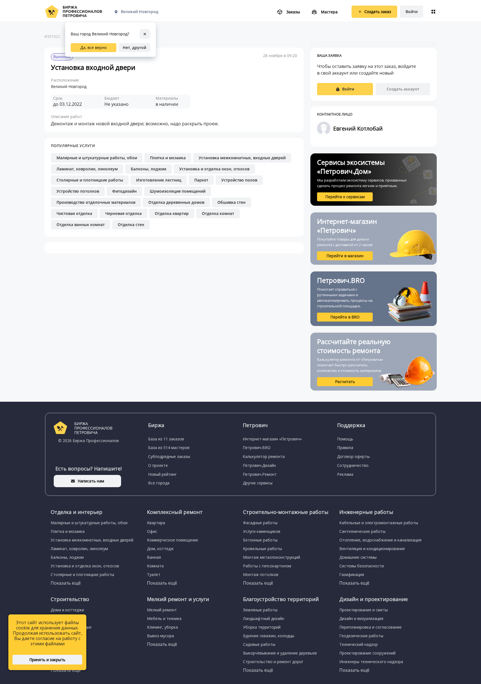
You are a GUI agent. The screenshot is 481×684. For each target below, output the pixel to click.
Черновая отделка (123, 213)
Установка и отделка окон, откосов (214, 168)
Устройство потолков (78, 191)
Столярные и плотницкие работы (90, 180)
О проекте (158, 465)
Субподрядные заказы (169, 456)
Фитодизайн (124, 191)
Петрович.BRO (257, 447)
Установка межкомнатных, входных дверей (242, 157)
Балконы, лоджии (148, 168)
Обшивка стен (231, 202)
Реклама (345, 474)
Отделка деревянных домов (176, 202)
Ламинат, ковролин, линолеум (87, 168)
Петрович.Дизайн (259, 465)
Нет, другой (134, 47)
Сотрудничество (353, 465)
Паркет (201, 180)
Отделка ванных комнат (81, 224)
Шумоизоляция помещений (177, 191)
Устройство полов (239, 180)
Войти (412, 11)
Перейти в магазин (345, 255)
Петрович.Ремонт (260, 474)
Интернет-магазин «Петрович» (272, 439)
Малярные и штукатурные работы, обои (97, 157)
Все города (159, 483)
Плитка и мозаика (168, 157)
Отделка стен (131, 224)
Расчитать (345, 381)
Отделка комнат (218, 213)
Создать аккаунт (403, 89)
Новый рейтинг (162, 474)
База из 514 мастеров (169, 447)
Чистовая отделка (74, 213)
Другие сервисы (258, 483)
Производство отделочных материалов (96, 202)
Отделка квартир (172, 213)
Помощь (345, 439)
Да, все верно (93, 47)
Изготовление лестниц (158, 180)
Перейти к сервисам (345, 196)
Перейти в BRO (345, 317)
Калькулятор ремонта (264, 456)
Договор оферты (353, 456)
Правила (345, 447)
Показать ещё (66, 583)
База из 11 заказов (166, 439)
